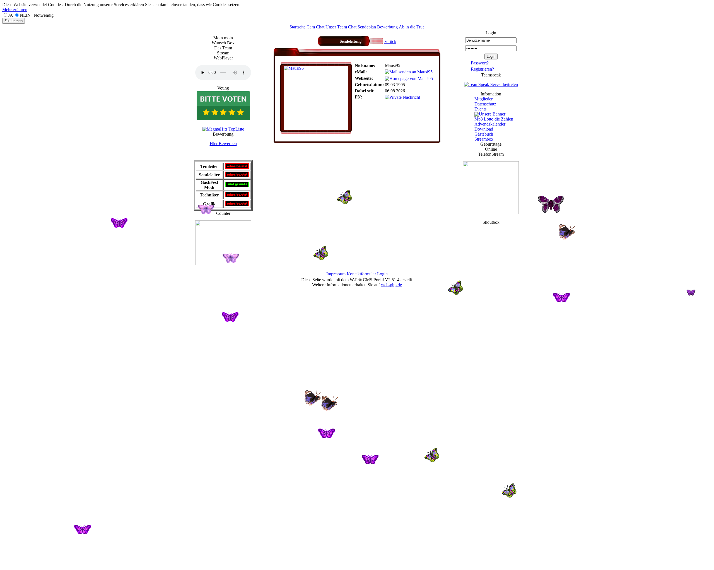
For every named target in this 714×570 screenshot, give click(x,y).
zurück (390, 41)
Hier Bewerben (223, 143)
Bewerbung (387, 27)
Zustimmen (13, 21)
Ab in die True (411, 27)
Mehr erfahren (14, 9)
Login (382, 273)
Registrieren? (479, 69)
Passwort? (477, 63)
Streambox (481, 139)
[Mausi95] (294, 68)
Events (477, 109)
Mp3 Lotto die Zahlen (491, 119)
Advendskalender (487, 124)
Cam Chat (315, 27)
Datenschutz (482, 104)
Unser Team (336, 27)
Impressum (336, 273)
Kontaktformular (361, 273)
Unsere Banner (492, 114)
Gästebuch (481, 134)
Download (481, 129)
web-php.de (391, 284)
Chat (352, 27)
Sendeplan (367, 27)
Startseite (297, 27)
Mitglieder (481, 99)
